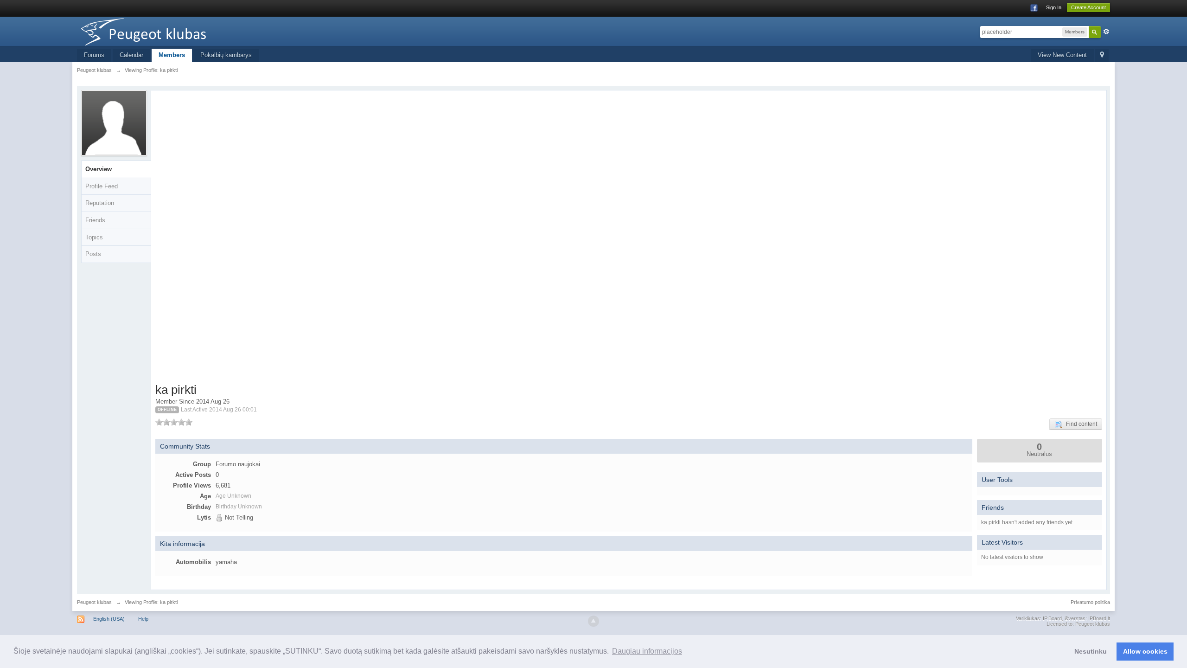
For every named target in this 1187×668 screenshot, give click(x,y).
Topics (94, 237)
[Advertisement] (206, 238)
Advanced (1106, 31)
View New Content (1062, 54)
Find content (1079, 424)
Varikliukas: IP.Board (1039, 618)
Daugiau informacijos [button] (647, 651)
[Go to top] (593, 621)
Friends (95, 220)
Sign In (1053, 7)
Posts (93, 253)
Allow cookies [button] (1145, 651)
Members (172, 54)
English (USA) (109, 619)
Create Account (1088, 7)
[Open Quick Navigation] (1102, 55)
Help (143, 619)
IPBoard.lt (1099, 618)
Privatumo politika (1090, 602)
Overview (98, 169)
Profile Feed (101, 186)
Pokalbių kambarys (226, 54)
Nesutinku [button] (1090, 651)
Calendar (131, 54)
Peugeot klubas (94, 602)
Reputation (99, 202)
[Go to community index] (160, 30)
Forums (94, 54)
